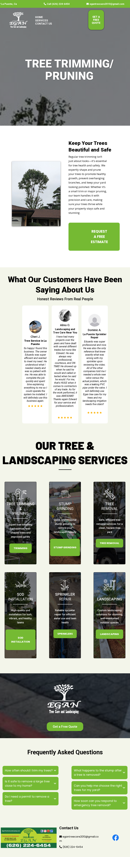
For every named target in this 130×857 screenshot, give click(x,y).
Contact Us (43, 23)
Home (39, 17)
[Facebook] (115, 837)
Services (41, 20)
